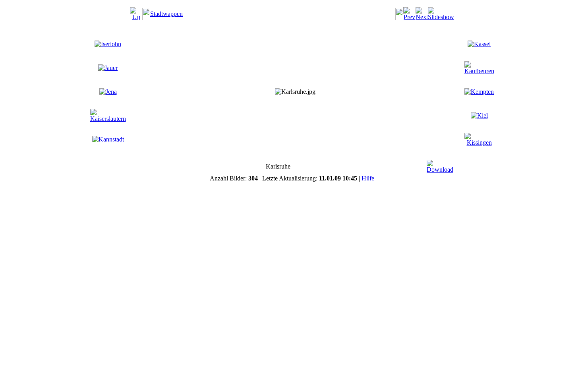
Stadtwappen (166, 13)
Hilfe (368, 178)
